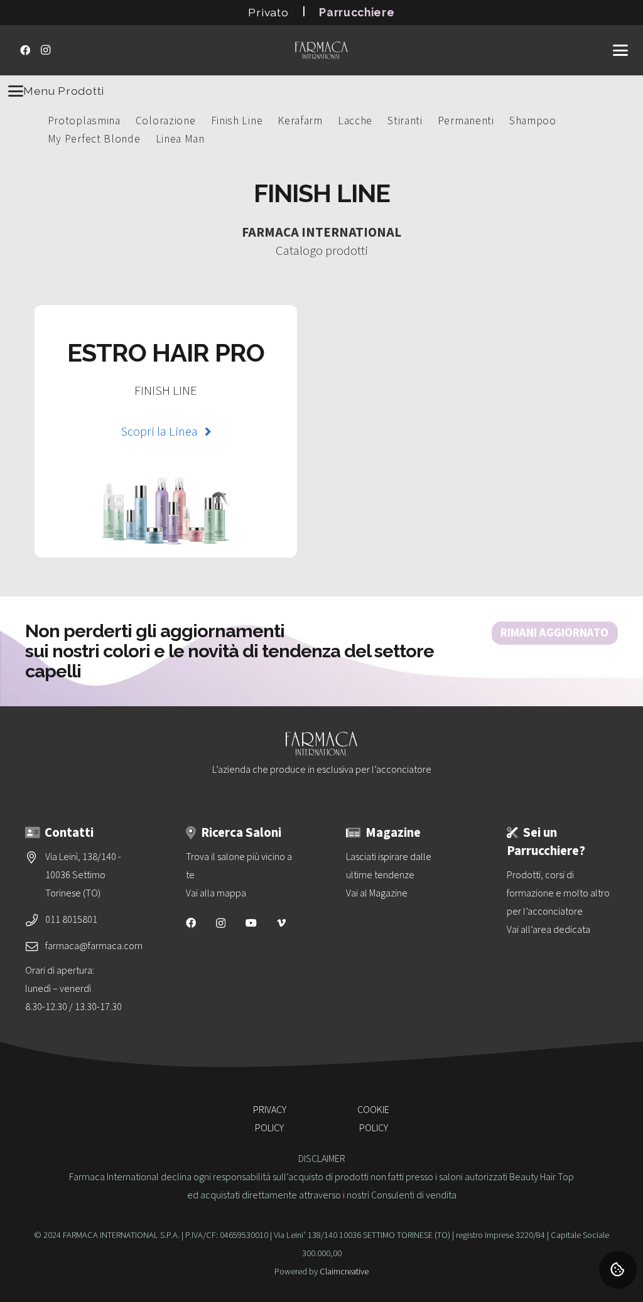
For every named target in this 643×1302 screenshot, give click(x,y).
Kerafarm (300, 121)
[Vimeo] (281, 923)
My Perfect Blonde (94, 139)
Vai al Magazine (377, 893)
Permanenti (466, 121)
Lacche (355, 121)
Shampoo (532, 121)
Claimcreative (344, 1271)
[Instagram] (45, 50)
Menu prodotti (63, 90)
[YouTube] (251, 923)
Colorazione (166, 121)
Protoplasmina (84, 121)
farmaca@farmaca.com (94, 946)
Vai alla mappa (216, 893)
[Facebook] (25, 50)
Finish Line (237, 121)
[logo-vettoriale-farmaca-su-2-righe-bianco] (321, 50)
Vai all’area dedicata (548, 930)
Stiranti (405, 121)
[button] (620, 50)
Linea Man (180, 139)
